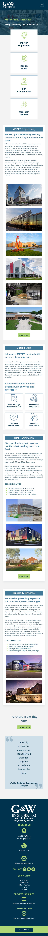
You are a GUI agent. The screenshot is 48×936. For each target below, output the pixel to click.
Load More (24, 335)
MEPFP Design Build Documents (14, 406)
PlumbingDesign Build (34, 424)
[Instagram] (33, 869)
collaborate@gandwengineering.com (24, 904)
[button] (18, 869)
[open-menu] (42, 5)
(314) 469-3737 (24, 851)
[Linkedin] (24, 869)
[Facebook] (29, 869)
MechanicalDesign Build (34, 406)
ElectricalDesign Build (13, 424)
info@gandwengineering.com (24, 863)
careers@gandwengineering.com (24, 918)
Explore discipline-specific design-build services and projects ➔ (20, 386)
